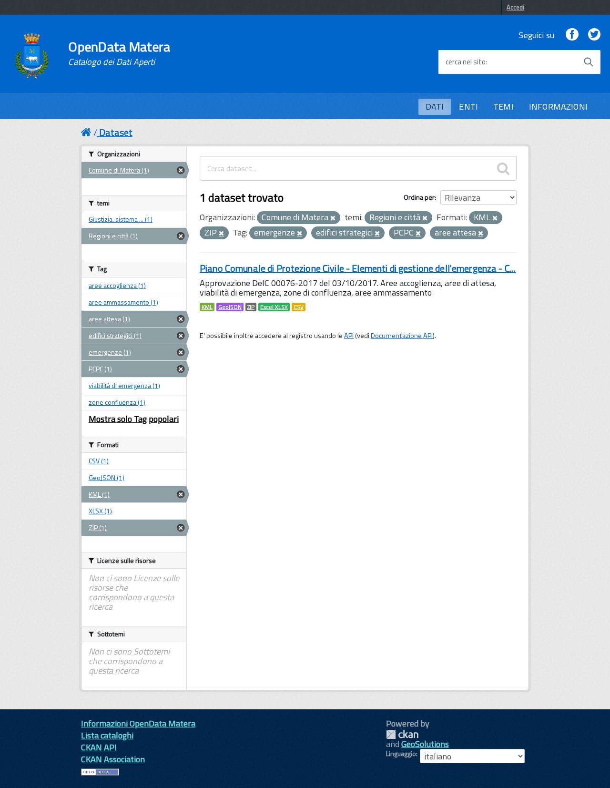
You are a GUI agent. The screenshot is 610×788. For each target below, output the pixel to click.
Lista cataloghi (107, 735)
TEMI (503, 106)
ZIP (250, 307)
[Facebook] (572, 35)
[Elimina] (333, 218)
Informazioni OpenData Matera (138, 723)
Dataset (115, 132)
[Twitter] (594, 35)
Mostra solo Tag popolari (134, 418)
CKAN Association (113, 759)
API (349, 335)
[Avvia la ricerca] (588, 62)
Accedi (515, 7)
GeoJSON (230, 307)
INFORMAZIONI (558, 106)
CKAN (402, 734)
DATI (435, 106)
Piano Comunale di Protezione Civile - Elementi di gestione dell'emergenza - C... (358, 268)
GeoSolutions (425, 743)
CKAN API (99, 747)
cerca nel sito (466, 62)
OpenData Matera (119, 53)
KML (207, 307)
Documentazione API (402, 335)
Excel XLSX (274, 307)
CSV (299, 307)
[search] (503, 168)
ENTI (468, 106)
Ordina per (419, 197)
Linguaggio (401, 753)
